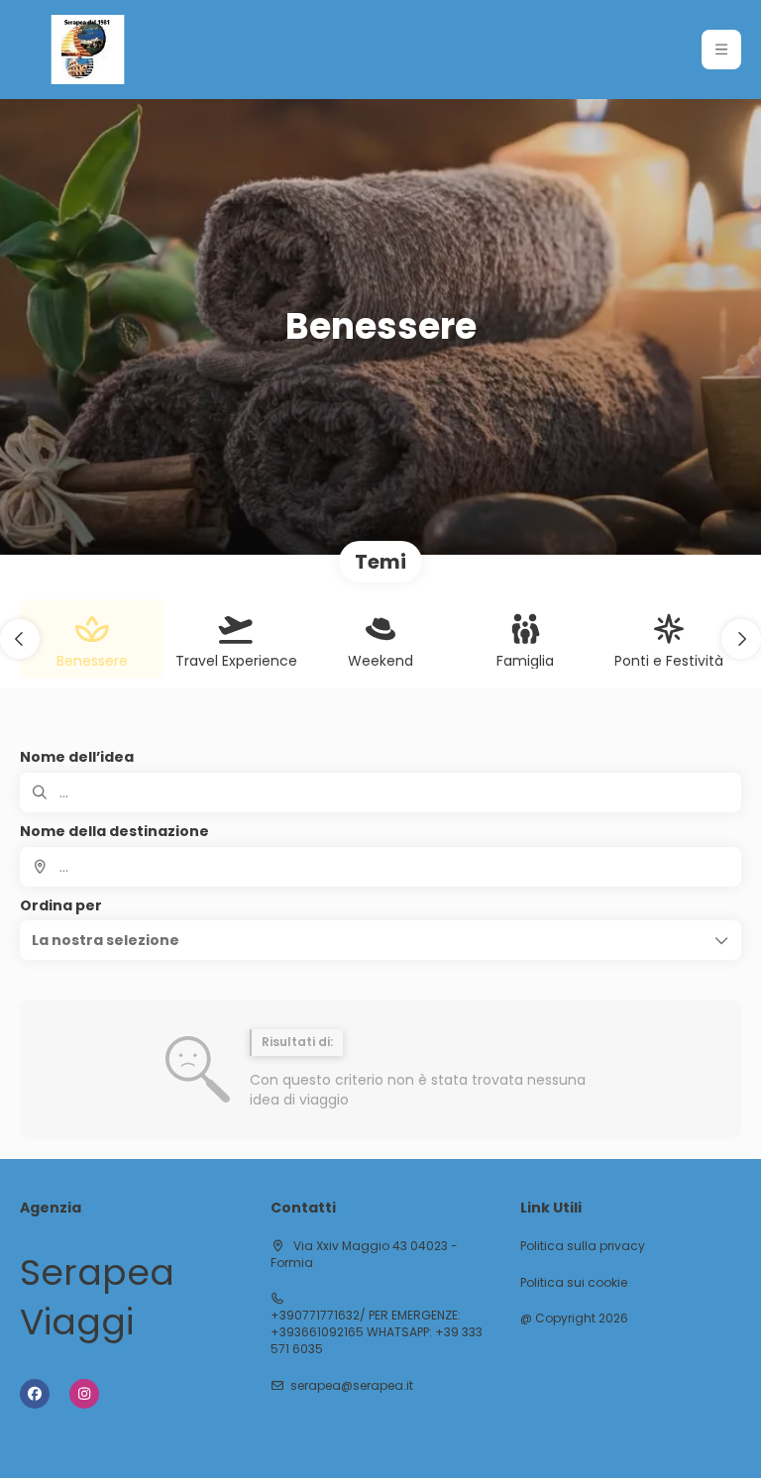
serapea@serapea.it (351, 1386)
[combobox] (380, 867)
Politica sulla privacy (582, 1246)
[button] (721, 49)
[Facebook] (35, 1394)
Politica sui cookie (573, 1283)
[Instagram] (84, 1394)
